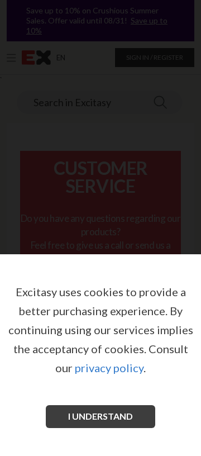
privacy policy (109, 367)
